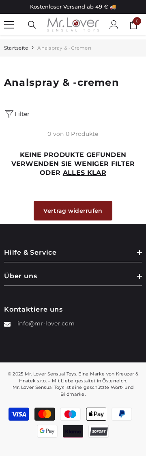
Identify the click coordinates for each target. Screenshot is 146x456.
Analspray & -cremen (64, 48)
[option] (73, 7)
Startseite (16, 48)
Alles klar (84, 173)
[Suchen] (32, 25)
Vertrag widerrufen (72, 210)
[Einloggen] (114, 24)
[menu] (9, 25)
